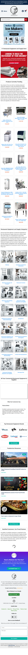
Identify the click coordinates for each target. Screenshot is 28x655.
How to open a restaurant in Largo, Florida (11, 516)
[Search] (25, 19)
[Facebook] (12, 617)
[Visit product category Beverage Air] (23, 436)
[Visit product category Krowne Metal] (23, 429)
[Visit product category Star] (14, 429)
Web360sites (11, 645)
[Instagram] (15, 617)
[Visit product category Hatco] (5, 436)
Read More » (3, 472)
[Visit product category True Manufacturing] (5, 429)
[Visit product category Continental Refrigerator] (14, 436)
